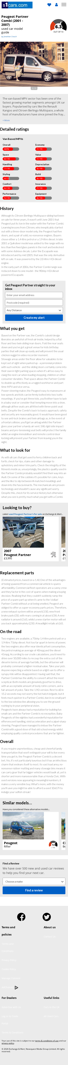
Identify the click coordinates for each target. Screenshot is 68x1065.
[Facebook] (21, 915)
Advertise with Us (11, 1007)
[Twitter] (47, 915)
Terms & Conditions (12, 1032)
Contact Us (50, 936)
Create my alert (34, 317)
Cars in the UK (52, 1007)
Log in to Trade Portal (10, 1020)
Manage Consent (11, 978)
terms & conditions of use (47, 1040)
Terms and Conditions (8, 947)
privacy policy (8, 1043)
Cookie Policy (9, 969)
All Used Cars (51, 1016)
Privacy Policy (9, 960)
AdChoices (8, 987)
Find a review (34, 890)
